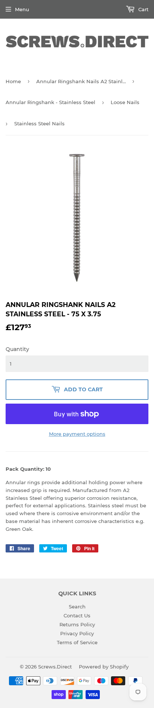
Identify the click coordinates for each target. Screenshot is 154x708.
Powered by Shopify (104, 667)
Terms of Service (77, 642)
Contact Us (77, 615)
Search (77, 607)
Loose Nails (125, 102)
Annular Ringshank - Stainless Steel (50, 102)
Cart (142, 9)
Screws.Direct (55, 667)
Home (13, 81)
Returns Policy (77, 624)
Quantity (17, 349)
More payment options (77, 434)
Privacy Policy (77, 633)
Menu (22, 9)
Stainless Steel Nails (39, 123)
